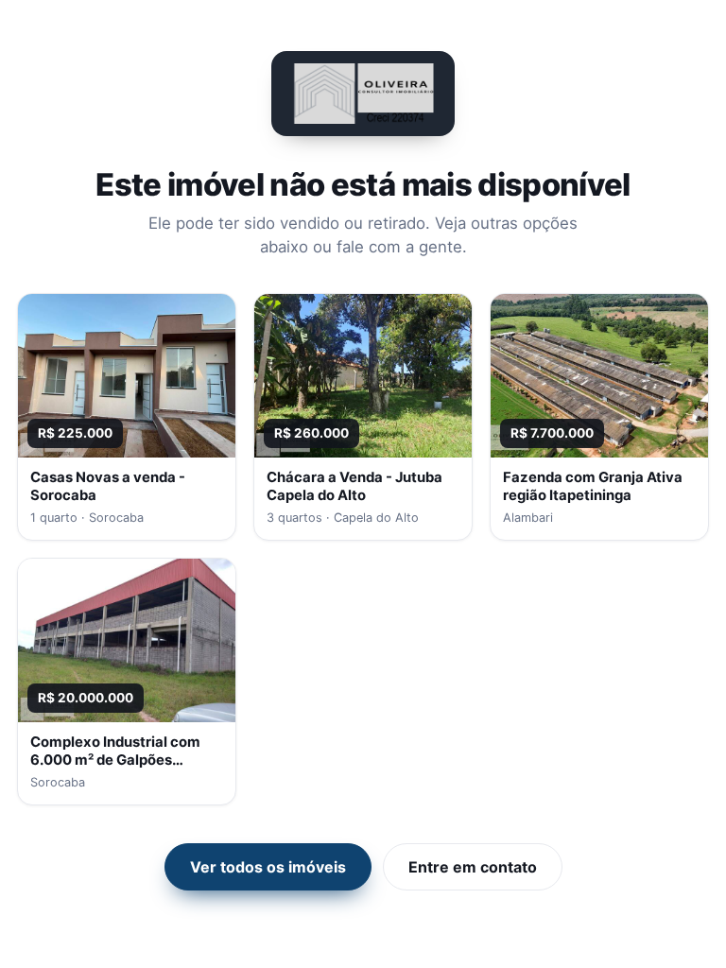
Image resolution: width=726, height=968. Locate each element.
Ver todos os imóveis (268, 866)
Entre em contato (472, 866)
